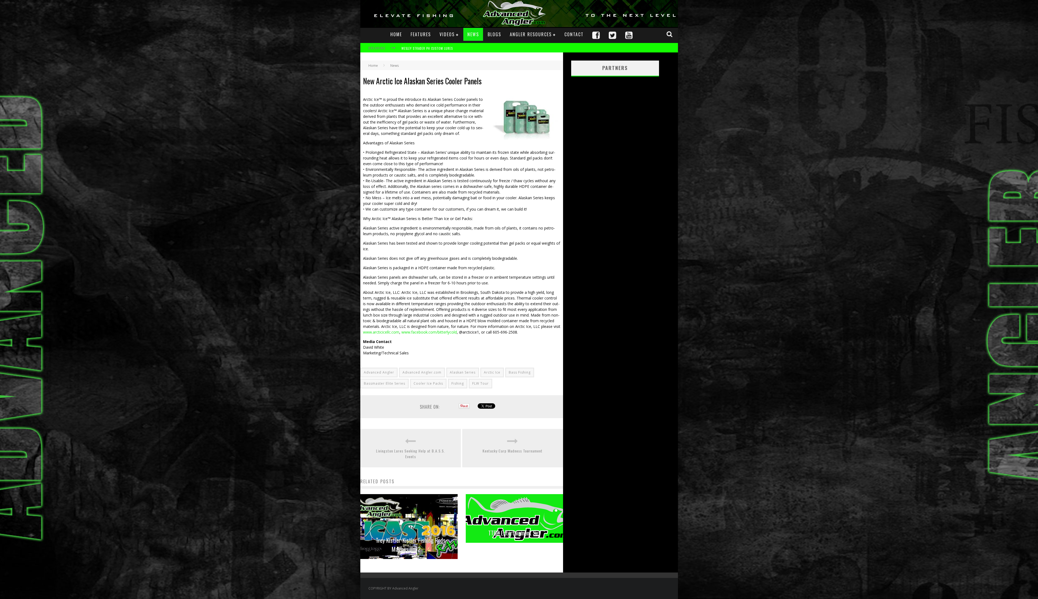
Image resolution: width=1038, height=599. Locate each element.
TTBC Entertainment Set (514, 532)
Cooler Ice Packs (428, 383)
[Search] (670, 34)
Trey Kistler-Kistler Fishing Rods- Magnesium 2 (411, 544)
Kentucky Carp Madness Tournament (513, 451)
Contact (574, 34)
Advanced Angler (379, 372)
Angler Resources (531, 34)
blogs (494, 34)
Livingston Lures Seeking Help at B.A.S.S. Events (410, 453)
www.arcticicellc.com (381, 332)
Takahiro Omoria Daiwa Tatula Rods (429, 50)
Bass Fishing (520, 372)
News (473, 34)
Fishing (457, 383)
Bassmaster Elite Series (384, 383)
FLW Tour (480, 383)
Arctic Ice (492, 372)
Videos (447, 34)
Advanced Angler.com (421, 372)
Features (421, 34)
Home (396, 34)
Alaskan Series (462, 372)
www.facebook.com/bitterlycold (429, 332)
